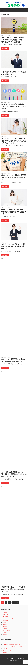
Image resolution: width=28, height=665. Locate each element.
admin (9, 35)
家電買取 (5, 626)
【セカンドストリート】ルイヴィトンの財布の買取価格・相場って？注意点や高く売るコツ (13, 40)
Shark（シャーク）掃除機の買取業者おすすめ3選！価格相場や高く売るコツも (13, 177)
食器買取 (5, 634)
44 (14, 602)
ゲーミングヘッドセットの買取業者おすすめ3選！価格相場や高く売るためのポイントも (13, 141)
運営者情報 (5, 652)
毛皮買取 (5, 628)
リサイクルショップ (8, 618)
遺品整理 (5, 632)
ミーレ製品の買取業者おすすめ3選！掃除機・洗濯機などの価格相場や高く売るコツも (14, 474)
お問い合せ (5, 648)
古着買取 (5, 624)
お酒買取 (5, 613)
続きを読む (4, 48)
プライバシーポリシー (8, 650)
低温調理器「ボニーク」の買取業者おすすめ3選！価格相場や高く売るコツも (13, 589)
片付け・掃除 (6, 630)
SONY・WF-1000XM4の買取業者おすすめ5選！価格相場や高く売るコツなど (13, 212)
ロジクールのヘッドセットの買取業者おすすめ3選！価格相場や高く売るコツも (13, 246)
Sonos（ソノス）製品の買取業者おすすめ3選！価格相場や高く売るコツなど (13, 106)
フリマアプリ (6, 616)
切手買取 (5, 622)
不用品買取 (5, 620)
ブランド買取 (6, 614)
